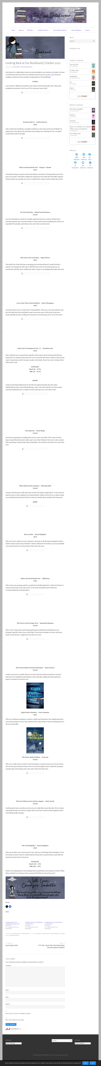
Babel (71, 88)
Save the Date (74, 64)
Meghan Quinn (74, 72)
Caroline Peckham (75, 122)
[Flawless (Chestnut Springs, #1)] (93, 118)
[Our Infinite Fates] (93, 137)
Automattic (65, 1055)
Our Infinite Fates (75, 133)
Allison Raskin (74, 66)
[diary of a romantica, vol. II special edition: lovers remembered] (93, 130)
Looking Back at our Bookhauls (21, 933)
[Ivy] (93, 85)
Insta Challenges (76, 30)
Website (8, 1004)
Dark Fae (73, 121)
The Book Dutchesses (26, 67)
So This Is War (74, 70)
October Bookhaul (14, 935)
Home (13, 30)
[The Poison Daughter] (93, 112)
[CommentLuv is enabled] (14, 1029)
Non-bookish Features (59, 30)
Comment (9, 965)
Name (7, 990)
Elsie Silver (73, 116)
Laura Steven (74, 135)
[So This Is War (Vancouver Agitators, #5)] (93, 73)
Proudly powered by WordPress (41, 1055)
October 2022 (49, 75)
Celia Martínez (74, 130)
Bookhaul (38, 933)
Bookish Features (43, 30)
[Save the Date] (93, 67)
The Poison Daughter (76, 109)
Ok (85, 1063)
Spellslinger (73, 76)
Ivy (71, 82)
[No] (99, 1063)
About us (21, 30)
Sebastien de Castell (75, 78)
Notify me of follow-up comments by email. (18, 1013)
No (93, 1063)
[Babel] (93, 91)
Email (7, 997)
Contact (87, 30)
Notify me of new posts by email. (15, 1020)
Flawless (72, 115)
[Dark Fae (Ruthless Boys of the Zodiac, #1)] (93, 124)
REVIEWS (30, 30)
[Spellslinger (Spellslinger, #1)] (93, 79)
